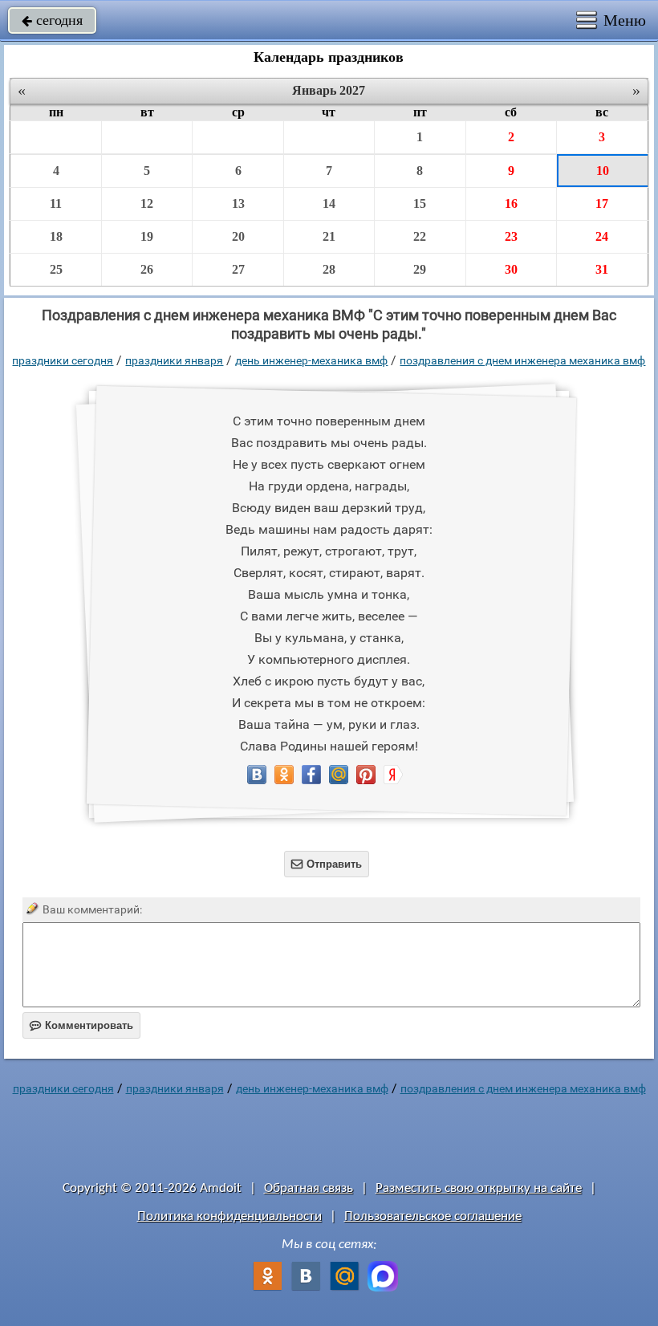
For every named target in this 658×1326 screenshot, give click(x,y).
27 (238, 269)
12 (146, 203)
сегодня (52, 20)
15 (419, 203)
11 (56, 203)
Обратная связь (308, 1188)
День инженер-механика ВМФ (311, 360)
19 (146, 236)
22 (419, 236)
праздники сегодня (62, 360)
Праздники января (174, 360)
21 (329, 236)
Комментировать (81, 1025)
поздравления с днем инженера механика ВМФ (522, 360)
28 (329, 269)
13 (238, 203)
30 (511, 269)
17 (601, 203)
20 (238, 236)
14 (329, 203)
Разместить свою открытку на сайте (479, 1188)
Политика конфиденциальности (229, 1216)
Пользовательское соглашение (433, 1216)
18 (56, 236)
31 (601, 269)
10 (602, 170)
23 (511, 236)
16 (511, 203)
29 (419, 269)
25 (56, 269)
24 (601, 236)
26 (146, 269)
